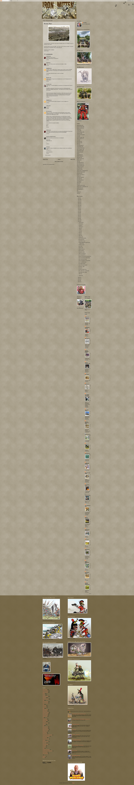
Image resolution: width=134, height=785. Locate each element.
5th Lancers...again (81, 266)
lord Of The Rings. (79, 137)
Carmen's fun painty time (87, 530)
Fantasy (78, 130)
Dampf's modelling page (87, 363)
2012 (79, 218)
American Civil (79, 169)
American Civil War (80, 134)
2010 (79, 221)
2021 (79, 205)
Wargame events (79, 166)
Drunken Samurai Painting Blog (87, 584)
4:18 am (47, 59)
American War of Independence (81, 170)
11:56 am (47, 97)
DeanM (47, 62)
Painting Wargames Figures (86, 351)
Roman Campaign (45, 696)
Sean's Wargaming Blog (87, 562)
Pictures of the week (80, 174)
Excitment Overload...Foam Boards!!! (77, 745)
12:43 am (47, 133)
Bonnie (78, 193)
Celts (43, 700)
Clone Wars (78, 141)
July (79, 229)
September (80, 226)
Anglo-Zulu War (45, 716)
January (80, 275)
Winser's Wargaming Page (87, 423)
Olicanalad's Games (87, 573)
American (44, 756)
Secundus (48, 84)
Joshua (47, 105)
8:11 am (47, 74)
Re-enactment (79, 173)
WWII (43, 708)
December (80, 222)
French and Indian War (46, 736)
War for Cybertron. (79, 149)
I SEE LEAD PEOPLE (87, 464)
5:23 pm (47, 153)
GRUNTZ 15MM (45, 720)
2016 (79, 212)
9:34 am (47, 81)
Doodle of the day (79, 158)
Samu (43, 748)
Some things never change (83, 272)
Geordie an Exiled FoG (50, 136)
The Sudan (78, 181)
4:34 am (47, 65)
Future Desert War (45, 744)
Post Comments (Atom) (50, 164)
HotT (77, 161)
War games (78, 157)
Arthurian (44, 740)
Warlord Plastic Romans (75, 724)
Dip (77, 153)
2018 (79, 209)
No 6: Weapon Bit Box (82, 263)
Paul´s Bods (87, 374)
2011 (79, 219)
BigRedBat (48, 68)
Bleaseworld (87, 384)
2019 (79, 208)
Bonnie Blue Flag (79, 162)
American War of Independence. (82, 186)
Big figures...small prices (76, 734)
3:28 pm (47, 108)
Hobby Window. (79, 146)
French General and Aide (82, 238)
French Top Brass (81, 250)
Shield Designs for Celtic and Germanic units (79, 713)
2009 (79, 277)
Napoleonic (78, 133)
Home (59, 159)
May (79, 232)
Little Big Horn (79, 154)
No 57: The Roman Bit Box (83, 259)
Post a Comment (47, 155)
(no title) (69, 710)
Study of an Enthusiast (82, 253)
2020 (79, 206)
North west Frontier (80, 177)
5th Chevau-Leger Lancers (83, 269)
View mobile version (59, 161)
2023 (79, 202)
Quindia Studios (87, 495)
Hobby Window (79, 125)
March (80, 235)
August (80, 228)
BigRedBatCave (87, 453)
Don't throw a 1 (87, 338)
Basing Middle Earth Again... (76, 755)
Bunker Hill (87, 444)
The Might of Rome (81, 244)
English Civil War (45, 692)
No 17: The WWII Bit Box (82, 262)
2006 (79, 281)
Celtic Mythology (79, 145)
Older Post (72, 159)
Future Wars (79, 142)
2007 (79, 280)
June (80, 231)
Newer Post (45, 159)
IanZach (47, 56)
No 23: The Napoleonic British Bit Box (84, 257)
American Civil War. (46, 712)
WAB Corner (87, 317)
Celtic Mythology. (79, 189)
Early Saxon (79, 178)
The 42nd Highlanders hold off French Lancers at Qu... (84, 243)
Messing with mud (81, 239)
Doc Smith (48, 111)
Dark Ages (78, 182)
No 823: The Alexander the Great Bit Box (85, 256)
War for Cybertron (79, 138)
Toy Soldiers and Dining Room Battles (87, 395)
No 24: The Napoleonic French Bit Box (84, 260)
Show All (90, 593)
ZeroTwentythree (87, 434)
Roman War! (80, 246)
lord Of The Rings (79, 126)
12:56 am (47, 143)
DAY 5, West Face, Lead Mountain (84, 270)
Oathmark (44, 724)
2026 (79, 198)
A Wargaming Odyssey (87, 328)
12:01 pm (47, 102)
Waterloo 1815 (81, 247)
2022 (79, 203)
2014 (79, 215)
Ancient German (45, 752)
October (80, 225)
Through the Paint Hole (80, 185)
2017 (79, 211)
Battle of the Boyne (80, 165)
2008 (79, 278)
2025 (79, 199)
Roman (47, 50)
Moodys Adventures (87, 518)
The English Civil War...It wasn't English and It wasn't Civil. (81, 719)
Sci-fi (43, 704)
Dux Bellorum (45, 732)
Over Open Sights (87, 410)
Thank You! (80, 273)
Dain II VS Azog (74, 750)
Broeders (47, 77)
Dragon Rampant (79, 150)
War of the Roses (45, 728)
